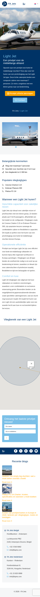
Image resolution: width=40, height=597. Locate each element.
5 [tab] (26, 147)
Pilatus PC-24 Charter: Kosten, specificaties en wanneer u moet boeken (19, 495)
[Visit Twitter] (21, 451)
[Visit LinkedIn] (26, 451)
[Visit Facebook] (15, 451)
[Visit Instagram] (31, 451)
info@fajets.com (15, 550)
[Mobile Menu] (24, 4)
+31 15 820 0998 (15, 573)
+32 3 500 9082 (15, 547)
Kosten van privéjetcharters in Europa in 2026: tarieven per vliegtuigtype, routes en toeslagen (20, 515)
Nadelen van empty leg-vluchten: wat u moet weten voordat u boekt (18, 477)
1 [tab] (16, 147)
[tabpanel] (20, 134)
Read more (6, 482)
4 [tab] (23, 147)
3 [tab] (21, 147)
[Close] (31, 363)
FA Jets (15, 111)
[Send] (6, 438)
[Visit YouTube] (36, 451)
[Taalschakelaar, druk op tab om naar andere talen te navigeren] (35, 4)
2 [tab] (18, 147)
